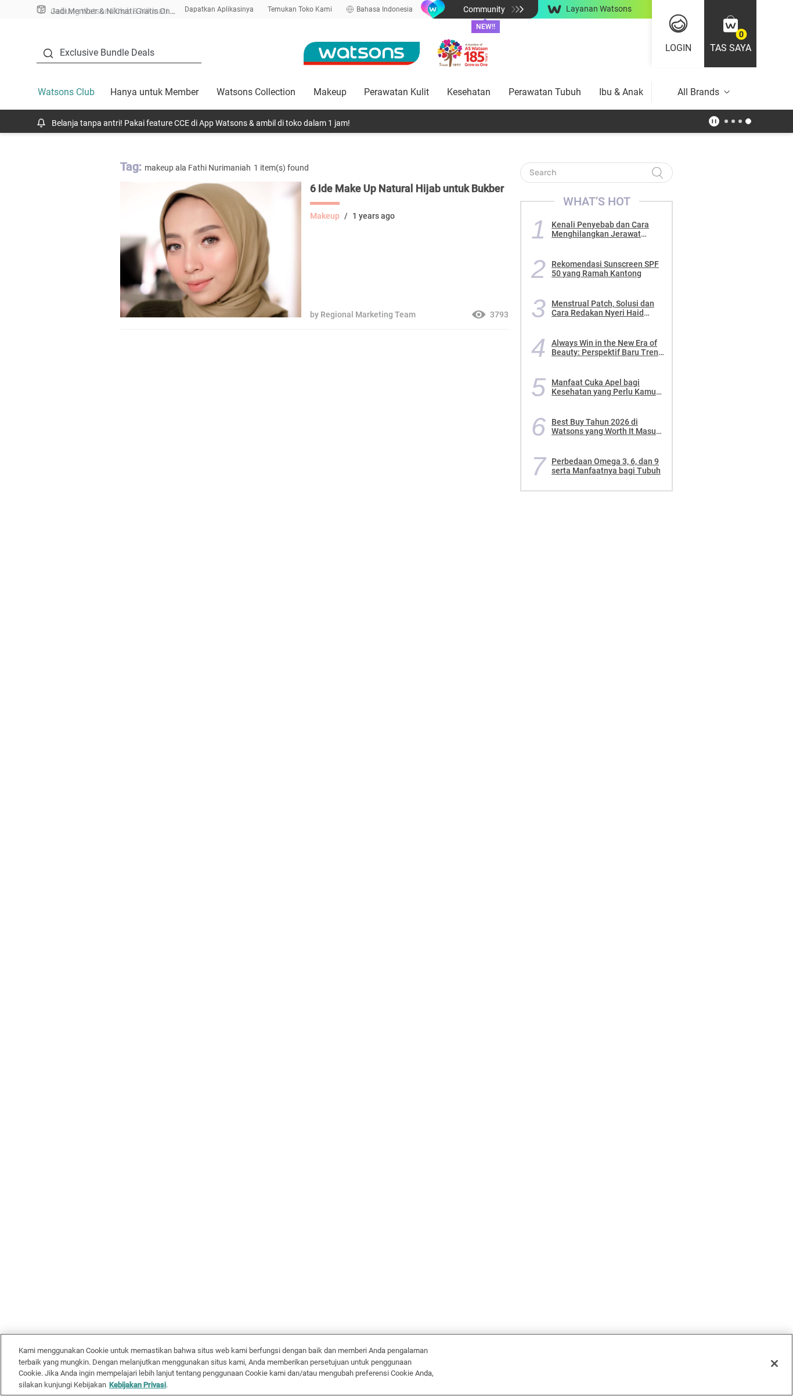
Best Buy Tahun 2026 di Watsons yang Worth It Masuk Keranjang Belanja (606, 426)
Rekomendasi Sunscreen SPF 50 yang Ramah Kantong (605, 268)
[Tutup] (774, 1363)
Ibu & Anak (621, 91)
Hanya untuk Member (154, 91)
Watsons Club (66, 91)
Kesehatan (469, 91)
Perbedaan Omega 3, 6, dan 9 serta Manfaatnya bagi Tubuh (606, 466)
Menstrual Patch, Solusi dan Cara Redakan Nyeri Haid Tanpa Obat (603, 308)
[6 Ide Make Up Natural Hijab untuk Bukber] (210, 314)
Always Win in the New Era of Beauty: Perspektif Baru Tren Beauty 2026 (605, 347)
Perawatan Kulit (396, 91)
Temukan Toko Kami (300, 9)
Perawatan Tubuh (545, 91)
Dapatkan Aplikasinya (219, 9)
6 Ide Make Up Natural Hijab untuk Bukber (407, 188)
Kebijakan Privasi (137, 1384)
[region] (396, 1364)
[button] (730, 33)
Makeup (330, 91)
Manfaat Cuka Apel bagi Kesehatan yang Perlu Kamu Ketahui (604, 387)
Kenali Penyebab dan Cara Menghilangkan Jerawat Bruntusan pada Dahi (600, 229)
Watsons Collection (256, 91)
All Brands (698, 91)
